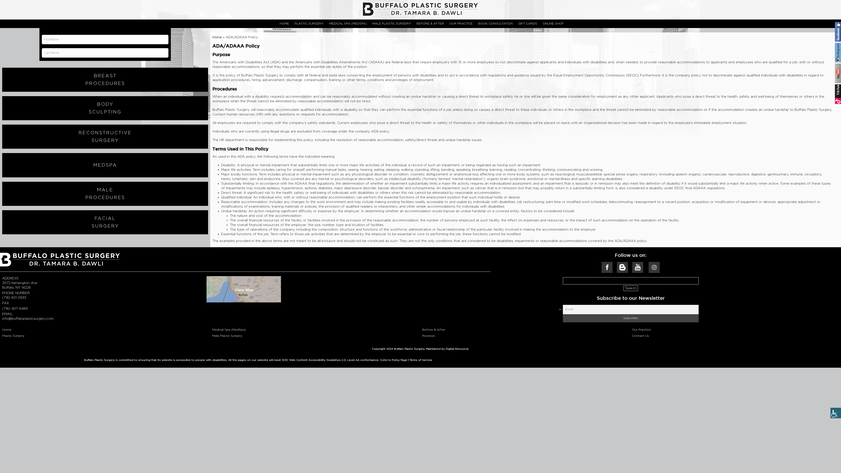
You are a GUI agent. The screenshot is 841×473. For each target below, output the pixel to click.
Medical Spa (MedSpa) (229, 329)
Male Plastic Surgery (227, 335)
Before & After (433, 329)
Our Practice (641, 329)
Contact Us (640, 335)
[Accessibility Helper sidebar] (835, 413)
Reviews (428, 335)
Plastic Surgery (13, 335)
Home (217, 37)
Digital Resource (457, 349)
